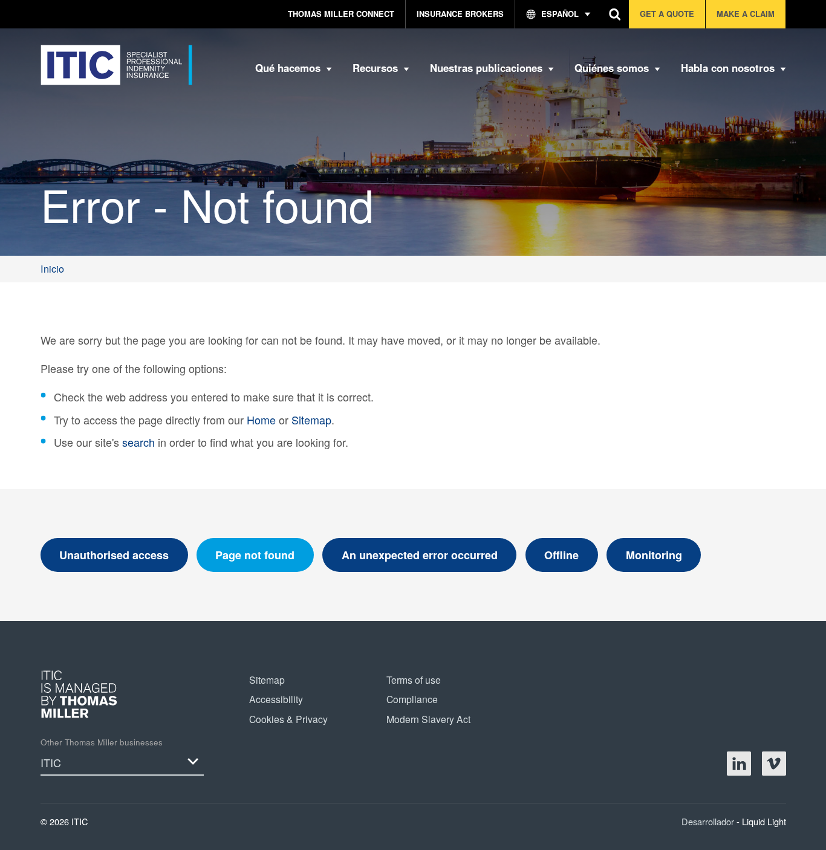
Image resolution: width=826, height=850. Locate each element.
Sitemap (311, 419)
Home (261, 419)
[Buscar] (615, 14)
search (138, 442)
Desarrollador (709, 821)
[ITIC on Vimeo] (774, 763)
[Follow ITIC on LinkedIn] (739, 763)
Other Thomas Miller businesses (102, 742)
